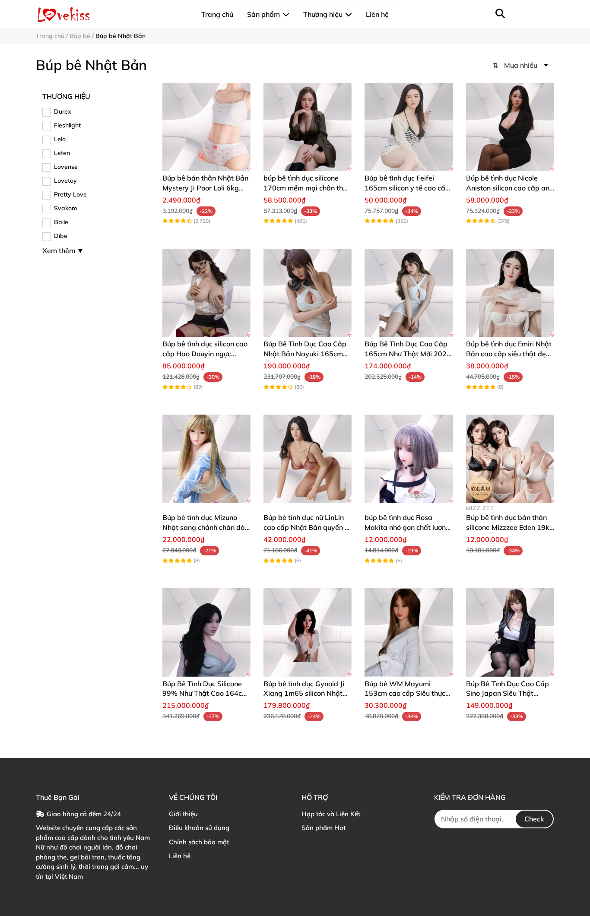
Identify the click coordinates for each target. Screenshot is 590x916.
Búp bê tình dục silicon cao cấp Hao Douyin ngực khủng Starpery (204, 353)
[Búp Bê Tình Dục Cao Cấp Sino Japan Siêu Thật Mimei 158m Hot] (510, 632)
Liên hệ (179, 856)
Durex (62, 111)
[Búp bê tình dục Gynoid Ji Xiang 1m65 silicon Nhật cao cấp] (307, 632)
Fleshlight (67, 125)
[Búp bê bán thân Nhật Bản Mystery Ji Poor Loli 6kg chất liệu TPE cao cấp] (206, 127)
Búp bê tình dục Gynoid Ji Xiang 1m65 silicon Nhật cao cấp (303, 693)
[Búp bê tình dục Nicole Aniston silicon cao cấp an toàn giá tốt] (510, 127)
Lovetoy (65, 180)
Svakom (65, 208)
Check (534, 819)
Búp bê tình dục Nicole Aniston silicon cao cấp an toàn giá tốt (507, 188)
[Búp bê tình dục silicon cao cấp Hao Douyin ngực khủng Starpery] (206, 293)
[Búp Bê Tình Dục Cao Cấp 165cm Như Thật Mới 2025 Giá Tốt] (409, 293)
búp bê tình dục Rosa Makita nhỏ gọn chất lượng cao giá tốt (407, 527)
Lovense (66, 167)
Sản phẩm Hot (323, 828)
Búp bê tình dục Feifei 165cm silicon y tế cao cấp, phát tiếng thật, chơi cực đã (408, 188)
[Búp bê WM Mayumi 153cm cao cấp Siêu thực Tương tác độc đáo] (409, 632)
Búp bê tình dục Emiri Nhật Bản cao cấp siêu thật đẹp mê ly (509, 353)
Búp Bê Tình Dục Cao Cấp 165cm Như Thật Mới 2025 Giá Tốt (408, 353)
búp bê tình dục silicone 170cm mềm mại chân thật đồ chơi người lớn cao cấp (306, 188)
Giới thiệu (183, 814)
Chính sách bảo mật (199, 842)
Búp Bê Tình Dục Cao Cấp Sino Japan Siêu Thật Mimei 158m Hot (507, 693)
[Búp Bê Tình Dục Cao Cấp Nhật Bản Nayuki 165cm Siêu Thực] (307, 293)
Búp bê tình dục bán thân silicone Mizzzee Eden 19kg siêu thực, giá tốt (510, 527)
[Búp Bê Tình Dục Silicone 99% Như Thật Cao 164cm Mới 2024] (206, 632)
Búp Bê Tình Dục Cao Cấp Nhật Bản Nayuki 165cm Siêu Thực (304, 353)
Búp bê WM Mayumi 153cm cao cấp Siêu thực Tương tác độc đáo (405, 693)
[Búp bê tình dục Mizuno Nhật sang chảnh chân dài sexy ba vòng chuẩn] (206, 459)
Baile (61, 222)
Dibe (60, 236)
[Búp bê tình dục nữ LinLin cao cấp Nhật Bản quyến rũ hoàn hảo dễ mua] (307, 459)
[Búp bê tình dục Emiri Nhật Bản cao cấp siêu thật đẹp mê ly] (510, 293)
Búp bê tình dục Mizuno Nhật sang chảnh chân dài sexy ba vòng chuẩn (204, 527)
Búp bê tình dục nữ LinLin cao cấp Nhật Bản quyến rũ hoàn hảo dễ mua (307, 527)
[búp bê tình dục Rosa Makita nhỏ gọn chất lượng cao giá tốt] (409, 459)
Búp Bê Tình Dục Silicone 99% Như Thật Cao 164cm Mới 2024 (205, 693)
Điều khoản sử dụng (199, 828)
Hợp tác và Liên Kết (330, 814)
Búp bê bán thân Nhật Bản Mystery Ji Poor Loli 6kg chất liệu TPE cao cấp (205, 188)
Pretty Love (70, 194)
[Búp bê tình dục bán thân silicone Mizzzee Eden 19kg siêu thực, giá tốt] (510, 459)
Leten (62, 153)
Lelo (60, 139)
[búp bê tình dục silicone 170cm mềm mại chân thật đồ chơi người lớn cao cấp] (307, 127)
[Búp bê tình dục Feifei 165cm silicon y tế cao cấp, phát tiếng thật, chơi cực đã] (409, 127)
